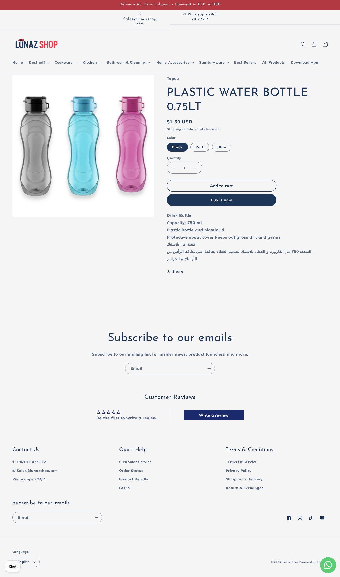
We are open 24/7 (28, 479)
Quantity (174, 158)
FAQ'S (124, 488)
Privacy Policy (238, 470)
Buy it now (221, 200)
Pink (200, 147)
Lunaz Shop (291, 562)
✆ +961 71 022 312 (29, 462)
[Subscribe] (209, 368)
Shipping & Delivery (244, 479)
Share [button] (177, 271)
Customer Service (135, 462)
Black (177, 147)
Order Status (131, 470)
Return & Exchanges (244, 488)
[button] (39, 62)
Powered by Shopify (313, 562)
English (24, 562)
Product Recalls (133, 479)
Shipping (174, 129)
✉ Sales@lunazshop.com (35, 470)
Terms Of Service (241, 462)
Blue (221, 147)
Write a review (213, 415)
